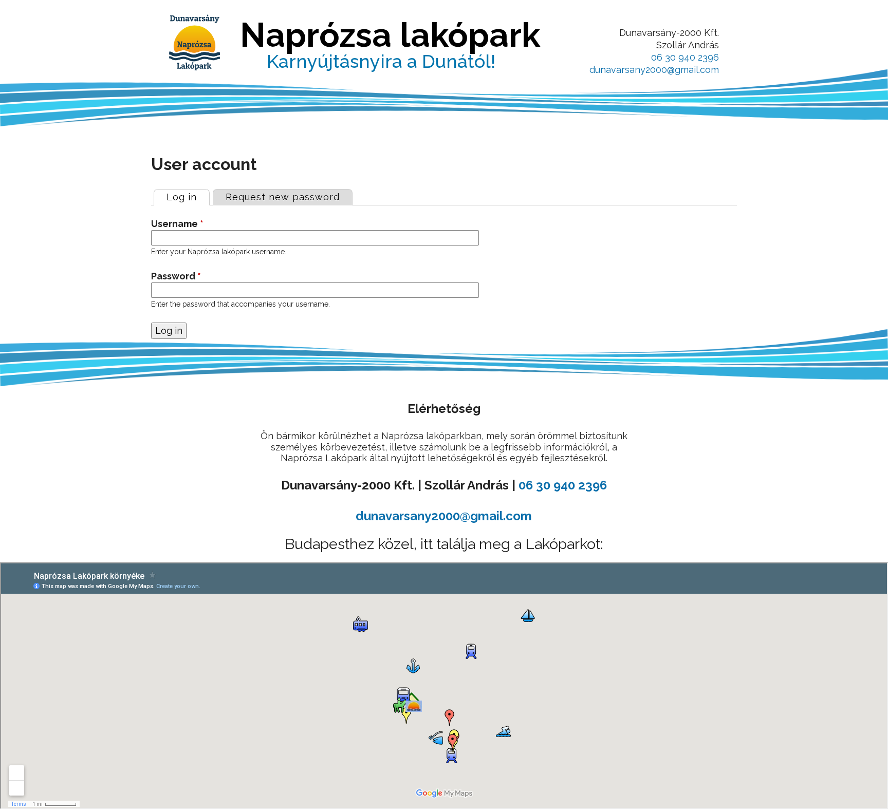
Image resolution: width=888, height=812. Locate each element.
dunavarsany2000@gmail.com (654, 69)
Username (177, 223)
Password (176, 276)
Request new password (283, 197)
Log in (187, 197)
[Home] (194, 42)
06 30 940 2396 (685, 57)
